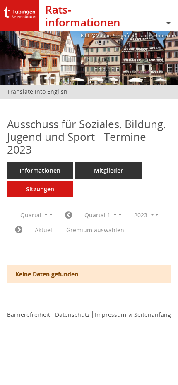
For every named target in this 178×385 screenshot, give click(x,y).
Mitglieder (108, 170)
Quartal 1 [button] (98, 215)
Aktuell (44, 230)
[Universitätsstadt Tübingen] (19, 10)
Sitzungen (40, 189)
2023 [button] (141, 215)
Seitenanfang (152, 314)
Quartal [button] (31, 215)
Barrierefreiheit (28, 314)
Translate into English (37, 91)
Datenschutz (72, 314)
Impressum (110, 314)
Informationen (39, 170)
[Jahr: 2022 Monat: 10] (68, 215)
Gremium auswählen (95, 230)
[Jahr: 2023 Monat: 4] (19, 230)
